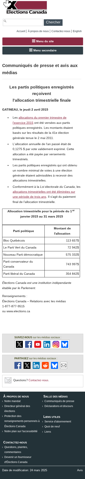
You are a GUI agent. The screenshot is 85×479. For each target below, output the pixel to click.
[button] (53, 22)
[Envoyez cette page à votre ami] (63, 367)
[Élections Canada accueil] (25, 13)
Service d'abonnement (57, 421)
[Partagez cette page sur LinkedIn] (36, 367)
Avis (80, 470)
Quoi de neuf (52, 426)
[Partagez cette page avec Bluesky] (54, 367)
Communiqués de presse (59, 401)
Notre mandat (12, 401)
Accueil (21, 31)
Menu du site (44, 41)
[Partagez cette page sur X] (27, 367)
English (77, 31)
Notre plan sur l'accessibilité (20, 431)
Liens (47, 431)
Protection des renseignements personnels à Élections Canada (22, 421)
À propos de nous (38, 31)
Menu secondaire (44, 50)
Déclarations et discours (58, 406)
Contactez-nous (60, 31)
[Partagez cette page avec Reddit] (45, 367)
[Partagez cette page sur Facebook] (17, 367)
